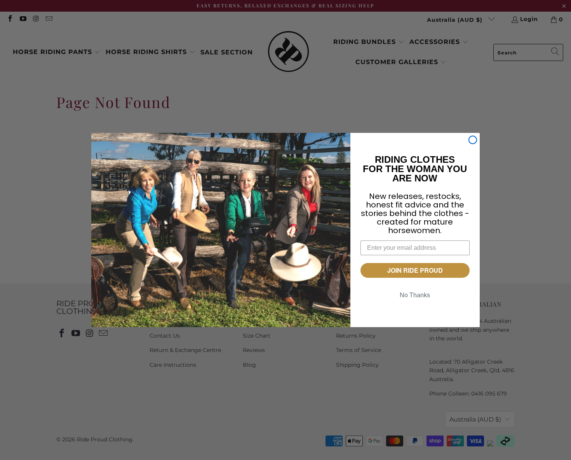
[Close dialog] (473, 140)
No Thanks (415, 295)
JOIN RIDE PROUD (415, 270)
